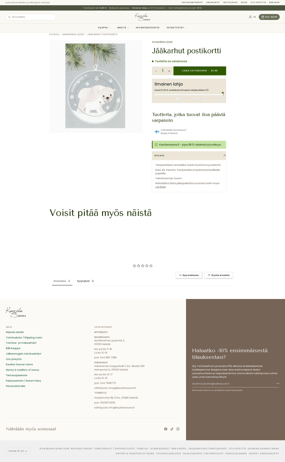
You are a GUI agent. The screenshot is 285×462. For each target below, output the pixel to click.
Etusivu (54, 34)
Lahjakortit (213, 2)
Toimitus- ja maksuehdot (21, 342)
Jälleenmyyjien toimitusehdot (23, 353)
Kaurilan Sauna (52, 448)
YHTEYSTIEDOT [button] (103, 327)
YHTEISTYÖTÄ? (175, 27)
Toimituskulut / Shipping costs (24, 337)
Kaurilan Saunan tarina (19, 364)
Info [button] (9, 327)
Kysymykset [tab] (83, 281)
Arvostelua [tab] (60, 281)
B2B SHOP (274, 2)
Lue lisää (160, 187)
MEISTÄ (121, 27)
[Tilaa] (276, 383)
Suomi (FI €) (16, 451)
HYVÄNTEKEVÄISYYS (148, 27)
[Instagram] (177, 429)
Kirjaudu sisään (15, 332)
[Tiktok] (172, 429)
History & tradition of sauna (22, 370)
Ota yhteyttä (258, 2)
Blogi (244, 2)
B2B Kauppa (13, 348)
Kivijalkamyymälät (192, 2)
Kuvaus (159, 155)
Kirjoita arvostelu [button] (220, 275)
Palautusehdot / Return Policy (23, 380)
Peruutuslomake (15, 386)
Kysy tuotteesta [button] (191, 275)
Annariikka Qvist (73, 34)
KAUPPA (103, 27)
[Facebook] (165, 429)
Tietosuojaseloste (16, 375)
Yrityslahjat (230, 2)
